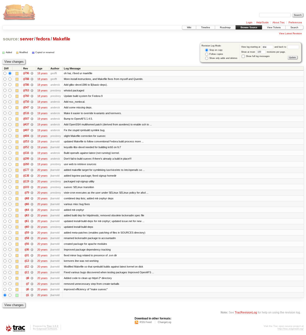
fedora (43, 38)
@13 (27, 260)
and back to (280, 47)
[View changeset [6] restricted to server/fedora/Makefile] (32, 289)
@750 (26, 101)
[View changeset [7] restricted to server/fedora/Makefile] (32, 283)
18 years (42, 73)
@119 (26, 181)
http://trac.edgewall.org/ (291, 328)
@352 (26, 147)
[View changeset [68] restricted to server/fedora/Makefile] (32, 198)
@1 (27, 295)
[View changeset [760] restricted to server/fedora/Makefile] (32, 96)
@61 (27, 221)
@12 (27, 266)
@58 (27, 238)
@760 (26, 96)
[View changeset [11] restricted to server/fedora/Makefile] (32, 272)
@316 (26, 153)
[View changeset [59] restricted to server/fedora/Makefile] (32, 232)
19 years (42, 107)
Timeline (205, 27)
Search (294, 27)
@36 (27, 249)
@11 (27, 272)
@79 (27, 192)
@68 (27, 198)
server (26, 38)
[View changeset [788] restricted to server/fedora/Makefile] (32, 79)
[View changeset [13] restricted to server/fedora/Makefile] (32, 260)
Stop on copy (216, 50)
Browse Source (248, 27)
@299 (26, 158)
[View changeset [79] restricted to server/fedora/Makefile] (32, 192)
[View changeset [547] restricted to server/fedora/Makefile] (32, 107)
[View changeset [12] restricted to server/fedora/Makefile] (32, 266)
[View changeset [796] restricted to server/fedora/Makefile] (32, 73)
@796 (26, 73)
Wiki (189, 27)
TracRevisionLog (246, 312)
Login (249, 22)
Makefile (61, 38)
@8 (27, 278)
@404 (26, 136)
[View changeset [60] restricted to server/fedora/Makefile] (32, 227)
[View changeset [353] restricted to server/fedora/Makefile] (32, 141)
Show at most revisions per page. (263, 52)
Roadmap (225, 27)
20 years (42, 169)
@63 (27, 215)
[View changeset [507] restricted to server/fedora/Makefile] (32, 118)
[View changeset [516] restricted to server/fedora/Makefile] (32, 113)
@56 (27, 244)
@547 (26, 107)
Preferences (295, 22)
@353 (26, 141)
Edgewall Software (47, 328)
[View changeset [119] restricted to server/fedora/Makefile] (32, 181)
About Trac (279, 22)
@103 (26, 187)
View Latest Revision (290, 33)
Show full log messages (257, 56)
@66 (27, 204)
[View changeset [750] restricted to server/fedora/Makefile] (32, 101)
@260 (26, 164)
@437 (26, 124)
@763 (26, 90)
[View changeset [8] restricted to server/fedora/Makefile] (32, 278)
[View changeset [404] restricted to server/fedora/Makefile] (32, 136)
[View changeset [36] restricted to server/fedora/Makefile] (32, 249)
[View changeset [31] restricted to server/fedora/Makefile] (32, 255)
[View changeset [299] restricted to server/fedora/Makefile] (32, 158)
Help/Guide (262, 22)
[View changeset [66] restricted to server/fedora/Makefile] (32, 204)
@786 (26, 84)
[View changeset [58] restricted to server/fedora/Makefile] (32, 238)
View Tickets (274, 27)
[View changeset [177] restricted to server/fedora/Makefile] (32, 170)
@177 (26, 170)
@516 (26, 113)
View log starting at (251, 47)
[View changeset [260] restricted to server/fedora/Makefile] (32, 164)
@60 (27, 227)
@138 (26, 175)
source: (11, 38)
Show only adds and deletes (223, 58)
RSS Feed (146, 322)
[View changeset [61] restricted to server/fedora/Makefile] (32, 221)
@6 (27, 289)
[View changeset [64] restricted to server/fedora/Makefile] (32, 210)
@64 (27, 210)
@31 (27, 255)
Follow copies (216, 54)
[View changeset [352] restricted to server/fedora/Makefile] (32, 147)
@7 (27, 283)
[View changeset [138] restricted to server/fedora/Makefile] (32, 175)
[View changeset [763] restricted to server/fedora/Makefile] (32, 90)
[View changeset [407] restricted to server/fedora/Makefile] (32, 130)
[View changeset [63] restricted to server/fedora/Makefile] (32, 215)
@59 (27, 232)
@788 (26, 79)
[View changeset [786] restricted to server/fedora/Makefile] (32, 84)
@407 (26, 130)
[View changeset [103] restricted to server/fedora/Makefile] (32, 187)
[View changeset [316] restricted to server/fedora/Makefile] (32, 153)
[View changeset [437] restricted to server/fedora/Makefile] (32, 124)
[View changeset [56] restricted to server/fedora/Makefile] (32, 244)
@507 (26, 118)
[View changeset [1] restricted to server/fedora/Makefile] (32, 295)
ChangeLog (164, 322)
